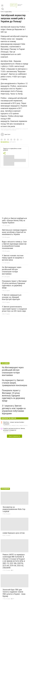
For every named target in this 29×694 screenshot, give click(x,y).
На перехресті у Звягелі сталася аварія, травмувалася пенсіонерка (14, 383)
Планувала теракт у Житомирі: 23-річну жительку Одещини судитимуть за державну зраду (14, 284)
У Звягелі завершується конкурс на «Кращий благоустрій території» (11, 297)
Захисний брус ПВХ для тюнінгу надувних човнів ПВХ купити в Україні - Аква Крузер (14, 593)
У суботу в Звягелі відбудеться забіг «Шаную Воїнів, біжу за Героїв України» (14, 220)
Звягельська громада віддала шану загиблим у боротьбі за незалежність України (14, 232)
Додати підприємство (14, 436)
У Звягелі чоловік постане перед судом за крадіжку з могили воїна (13, 257)
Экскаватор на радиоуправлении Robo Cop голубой (14, 509)
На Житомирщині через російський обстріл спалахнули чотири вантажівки (11, 270)
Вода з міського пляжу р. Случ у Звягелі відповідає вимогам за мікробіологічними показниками (14, 245)
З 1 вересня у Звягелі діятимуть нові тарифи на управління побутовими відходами (14, 409)
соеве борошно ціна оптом (14, 533)
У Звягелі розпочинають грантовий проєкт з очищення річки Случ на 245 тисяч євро (14, 309)
